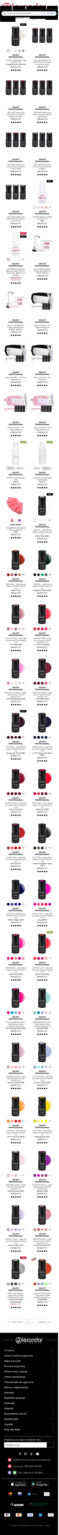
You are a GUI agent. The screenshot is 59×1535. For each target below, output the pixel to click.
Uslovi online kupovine (18, 1355)
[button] (34, 18)
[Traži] (4, 13)
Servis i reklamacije (16, 1387)
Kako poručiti (12, 1361)
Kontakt (9, 1392)
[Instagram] (25, 1454)
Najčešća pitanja (14, 1397)
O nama (9, 1350)
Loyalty (8, 1424)
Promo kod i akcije (15, 1371)
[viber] (10, 1472)
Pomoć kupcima (14, 1366)
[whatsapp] (15, 1472)
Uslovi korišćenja (14, 1376)
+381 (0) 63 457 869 (32, 1472)
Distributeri (11, 1419)
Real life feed (12, 1429)
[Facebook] (20, 1454)
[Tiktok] (31, 1454)
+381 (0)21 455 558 (32, 1466)
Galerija (8, 1408)
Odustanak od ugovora (18, 1382)
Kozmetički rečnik (15, 1413)
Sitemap (9, 1403)
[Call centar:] (10, 1466)
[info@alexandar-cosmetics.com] (37, 1454)
